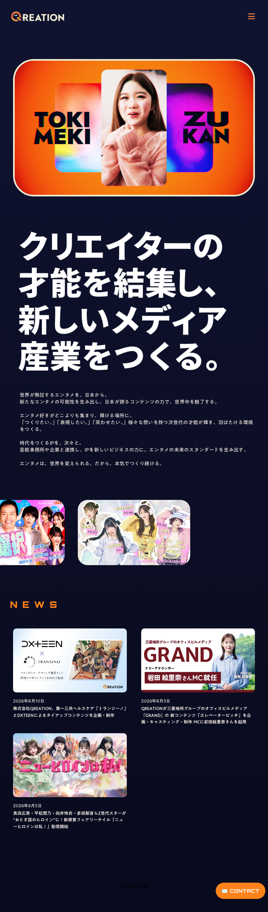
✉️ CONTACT (241, 891)
